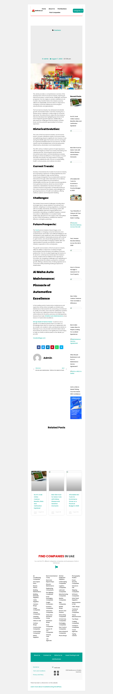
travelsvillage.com (39, 338)
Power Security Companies (75, 581)
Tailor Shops (75, 606)
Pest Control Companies (63, 628)
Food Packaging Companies (49, 598)
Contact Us (47, 655)
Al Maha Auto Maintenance (54, 316)
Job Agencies (49, 639)
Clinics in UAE (37, 621)
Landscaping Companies (63, 582)
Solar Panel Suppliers (75, 599)
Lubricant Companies (62, 591)
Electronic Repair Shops (50, 581)
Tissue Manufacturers (76, 615)
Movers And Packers (62, 611)
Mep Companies (62, 603)
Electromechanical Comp (51, 576)
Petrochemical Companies (63, 632)
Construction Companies (37, 628)
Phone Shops (63, 635)
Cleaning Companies (36, 617)
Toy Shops (75, 619)
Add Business (56, 659)
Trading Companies (75, 622)
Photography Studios (76, 576)
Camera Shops (35, 605)
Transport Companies (75, 626)
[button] (55, 12)
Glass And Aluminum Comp (49, 616)
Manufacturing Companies (63, 595)
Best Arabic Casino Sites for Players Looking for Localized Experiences (75, 329)
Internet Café (48, 635)
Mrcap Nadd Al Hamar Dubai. (42, 322)
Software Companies (75, 595)
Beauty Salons (35, 586)
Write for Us (58, 655)
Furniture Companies (49, 607)
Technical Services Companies (75, 610)
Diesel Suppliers (36, 636)
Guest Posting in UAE (72, 655)
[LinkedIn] (55, 674)
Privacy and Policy (38, 675)
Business (57, 30)
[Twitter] (58, 672)
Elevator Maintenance (50, 585)
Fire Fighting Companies (49, 593)
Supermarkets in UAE (76, 603)
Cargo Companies (36, 609)
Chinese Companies (36, 613)
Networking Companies (62, 615)
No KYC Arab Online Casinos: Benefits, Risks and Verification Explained (75, 121)
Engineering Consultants (50, 589)
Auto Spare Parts (36, 582)
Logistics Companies (62, 586)
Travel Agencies (75, 630)
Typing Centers (74, 634)
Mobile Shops (61, 607)
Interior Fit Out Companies (49, 630)
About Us (52, 9)
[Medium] (58, 674)
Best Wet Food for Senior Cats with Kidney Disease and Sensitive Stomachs (75, 152)
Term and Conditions (39, 671)
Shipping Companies (75, 591)
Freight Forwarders (49, 603)
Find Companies (54, 12)
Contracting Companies (36, 632)
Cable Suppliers (36, 600)
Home (44, 9)
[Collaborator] (76, 419)
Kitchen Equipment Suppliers (62, 577)
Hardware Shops (49, 621)
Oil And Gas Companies (62, 620)
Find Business (62, 9)
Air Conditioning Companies (37, 577)
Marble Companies (62, 599)
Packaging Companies (62, 624)
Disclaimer (36, 667)
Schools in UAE (75, 586)
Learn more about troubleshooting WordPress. (46, 687)
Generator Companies (49, 611)
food (37, 230)
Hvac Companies (49, 625)
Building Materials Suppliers (36, 595)
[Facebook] (55, 672)
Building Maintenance (37, 591)
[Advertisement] (61, 20)
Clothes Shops (35, 624)
